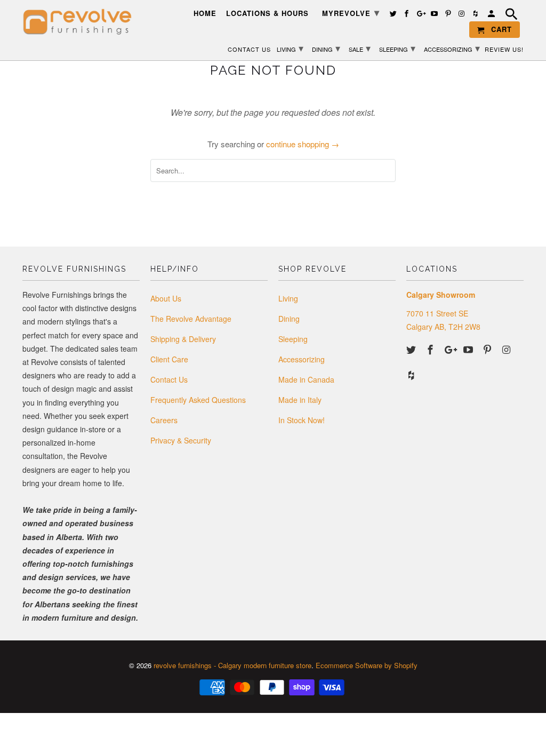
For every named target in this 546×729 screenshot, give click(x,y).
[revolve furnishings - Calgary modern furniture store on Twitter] (412, 349)
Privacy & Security (180, 440)
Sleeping (293, 339)
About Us (165, 298)
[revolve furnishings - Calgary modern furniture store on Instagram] (507, 349)
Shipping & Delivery (183, 339)
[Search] (512, 15)
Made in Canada (306, 379)
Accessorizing (301, 359)
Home (205, 13)
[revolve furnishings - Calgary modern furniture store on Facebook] (431, 349)
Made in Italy (300, 399)
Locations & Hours (267, 13)
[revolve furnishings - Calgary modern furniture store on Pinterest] (488, 349)
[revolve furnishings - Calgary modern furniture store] (81, 22)
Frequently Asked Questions (198, 399)
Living (288, 298)
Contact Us (169, 379)
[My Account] (492, 15)
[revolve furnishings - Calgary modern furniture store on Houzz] (412, 375)
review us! (504, 49)
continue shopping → (302, 143)
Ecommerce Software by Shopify (366, 665)
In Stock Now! (301, 420)
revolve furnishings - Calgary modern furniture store (232, 665)
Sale (360, 47)
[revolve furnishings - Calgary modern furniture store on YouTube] (469, 349)
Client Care (169, 359)
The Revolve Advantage (190, 318)
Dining (289, 318)
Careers (164, 420)
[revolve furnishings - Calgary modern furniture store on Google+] (450, 349)
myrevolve (351, 12)
